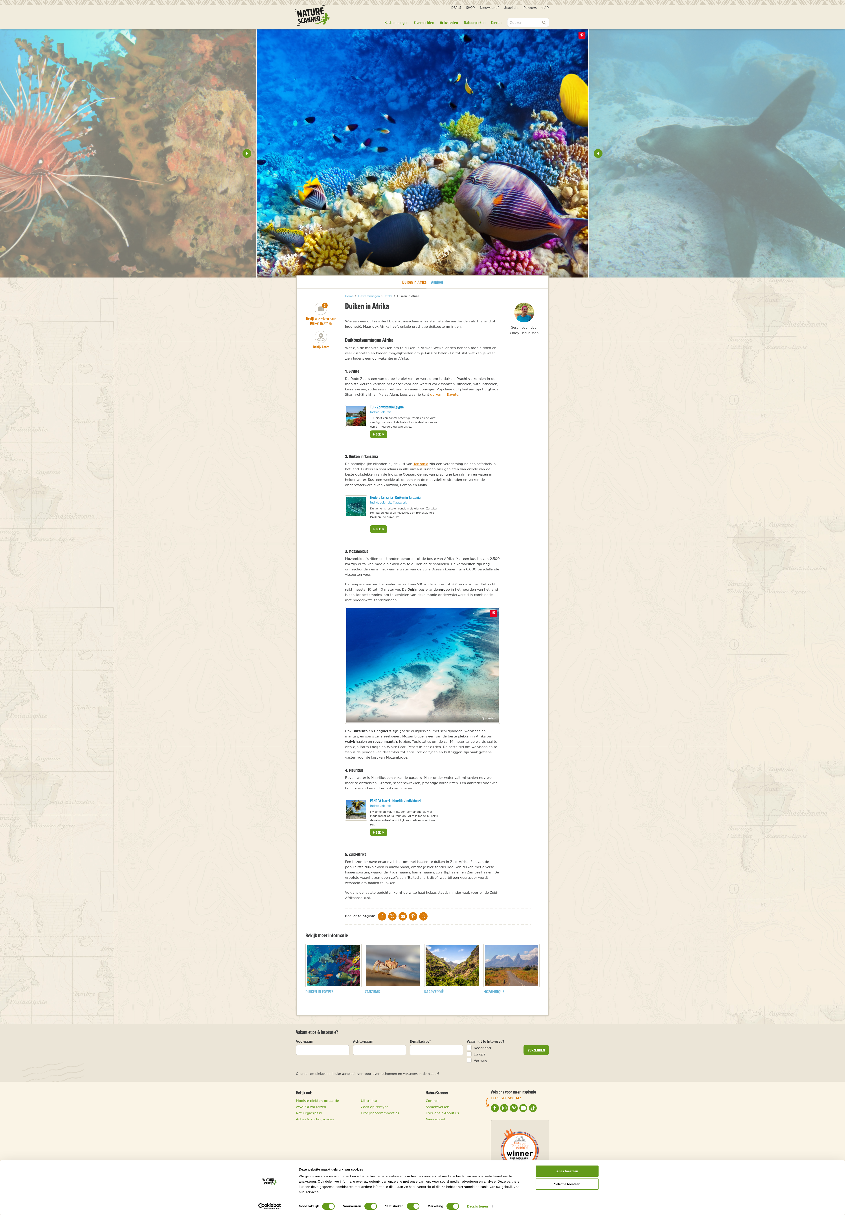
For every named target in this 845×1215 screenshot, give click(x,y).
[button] (246, 153)
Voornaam (304, 1041)
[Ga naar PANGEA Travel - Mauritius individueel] (356, 810)
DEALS (456, 7)
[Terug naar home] (312, 15)
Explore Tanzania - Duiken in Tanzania (395, 497)
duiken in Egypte (444, 394)
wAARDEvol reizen (311, 1106)
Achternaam (363, 1041)
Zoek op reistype (375, 1106)
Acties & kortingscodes (315, 1119)
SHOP (470, 7)
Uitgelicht (511, 7)
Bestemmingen (396, 22)
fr (548, 7)
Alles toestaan (567, 1171)
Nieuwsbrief (489, 7)
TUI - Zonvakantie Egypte (387, 407)
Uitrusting (369, 1100)
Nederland (482, 1048)
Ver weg (480, 1060)
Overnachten (424, 22)
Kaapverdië (434, 991)
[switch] (370, 1206)
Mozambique (493, 991)
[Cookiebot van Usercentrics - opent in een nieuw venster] (269, 1206)
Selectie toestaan (567, 1184)
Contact (432, 1100)
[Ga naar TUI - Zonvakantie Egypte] (356, 416)
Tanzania (420, 463)
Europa (479, 1054)
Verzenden (536, 1050)
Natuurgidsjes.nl (309, 1113)
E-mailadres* (420, 1041)
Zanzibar (372, 991)
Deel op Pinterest (493, 613)
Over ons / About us (442, 1113)
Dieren (496, 22)
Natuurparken (474, 22)
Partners (530, 7)
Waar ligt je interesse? (485, 1041)
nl (542, 7)
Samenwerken (437, 1106)
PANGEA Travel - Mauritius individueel (395, 800)
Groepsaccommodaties (380, 1113)
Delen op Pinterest (582, 35)
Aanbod (437, 282)
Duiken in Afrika (414, 282)
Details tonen (477, 1206)
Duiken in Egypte (319, 991)
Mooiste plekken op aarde (317, 1100)
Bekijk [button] (379, 434)
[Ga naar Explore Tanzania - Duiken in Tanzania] (356, 506)
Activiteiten (449, 22)
